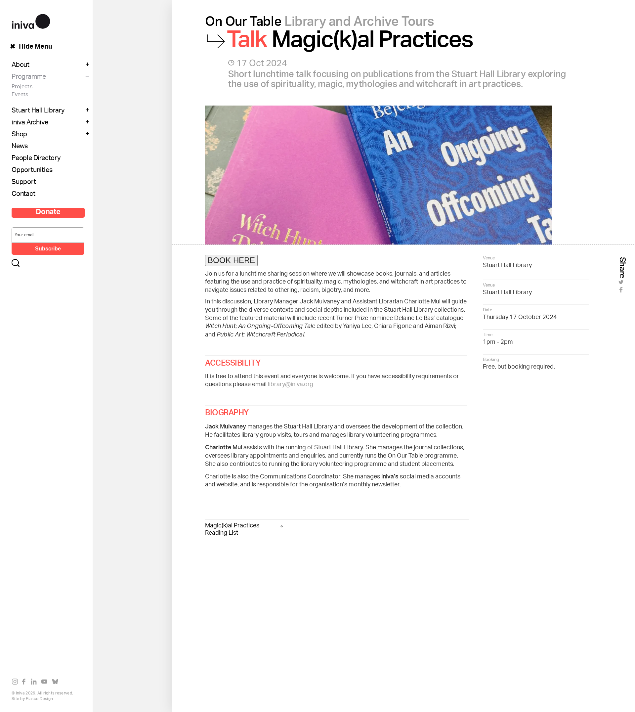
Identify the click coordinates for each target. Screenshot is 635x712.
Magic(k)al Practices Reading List (232, 528)
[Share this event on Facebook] (621, 292)
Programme (29, 77)
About (20, 65)
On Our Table (319, 23)
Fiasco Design (39, 698)
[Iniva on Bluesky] (57, 683)
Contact (23, 194)
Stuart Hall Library (38, 111)
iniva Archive (30, 123)
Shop (19, 135)
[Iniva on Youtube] (46, 683)
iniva (31, 20)
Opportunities (32, 170)
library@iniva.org (290, 384)
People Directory (36, 158)
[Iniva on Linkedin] (35, 683)
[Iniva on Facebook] (25, 683)
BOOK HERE (231, 260)
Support (24, 182)
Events (20, 95)
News (20, 147)
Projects (22, 87)
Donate (48, 213)
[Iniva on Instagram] (16, 683)
